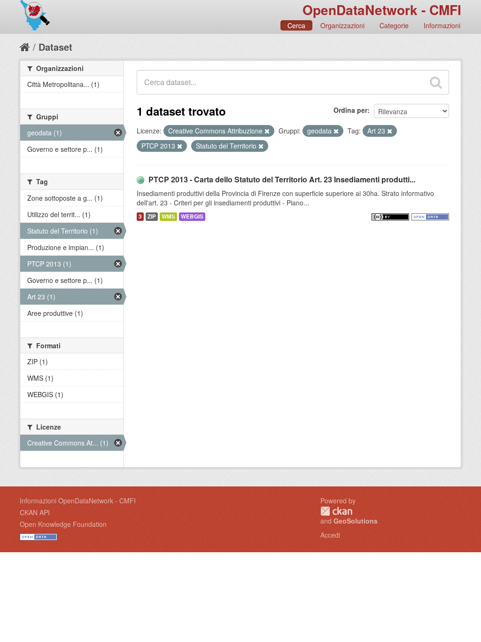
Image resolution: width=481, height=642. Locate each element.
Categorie (394, 25)
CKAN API (35, 512)
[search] (436, 82)
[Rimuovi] (267, 131)
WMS (168, 216)
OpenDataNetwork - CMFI (382, 9)
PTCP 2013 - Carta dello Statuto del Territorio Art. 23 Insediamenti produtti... (281, 179)
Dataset (55, 47)
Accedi (330, 535)
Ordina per (350, 110)
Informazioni (442, 25)
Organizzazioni (342, 25)
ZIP (151, 216)
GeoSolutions (356, 520)
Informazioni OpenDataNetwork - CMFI (78, 500)
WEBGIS (192, 216)
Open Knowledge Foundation (63, 524)
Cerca (296, 25)
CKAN (336, 511)
